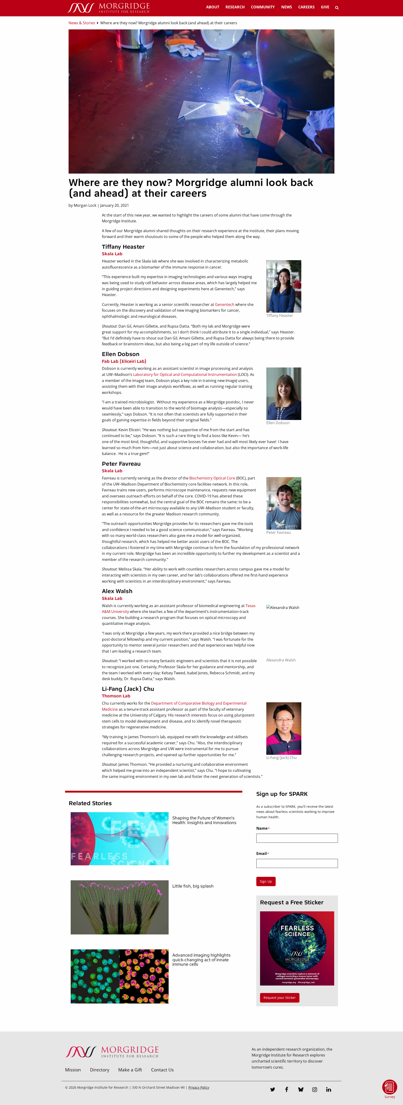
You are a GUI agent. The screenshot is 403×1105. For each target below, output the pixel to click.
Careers (306, 7)
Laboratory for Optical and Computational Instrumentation (185, 374)
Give (325, 7)
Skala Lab (112, 253)
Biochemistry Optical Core (212, 478)
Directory (99, 1070)
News (286, 7)
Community (263, 7)
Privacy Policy (198, 1087)
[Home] (108, 8)
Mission (73, 1070)
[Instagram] (315, 1090)
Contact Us (162, 1070)
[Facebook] (287, 1090)
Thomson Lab (116, 696)
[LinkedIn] (329, 1090)
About (212, 7)
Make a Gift (130, 1070)
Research (235, 7)
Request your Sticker (280, 997)
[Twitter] (273, 1090)
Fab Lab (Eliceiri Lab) (124, 361)
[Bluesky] (301, 1090)
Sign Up (266, 881)
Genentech (224, 304)
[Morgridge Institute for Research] (111, 1063)
